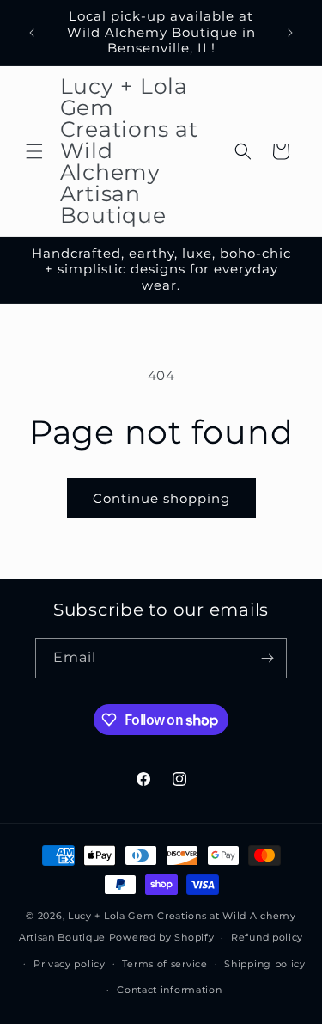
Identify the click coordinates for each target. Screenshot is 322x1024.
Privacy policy (69, 964)
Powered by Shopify (162, 937)
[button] (34, 151)
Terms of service (164, 964)
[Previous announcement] (32, 33)
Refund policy (267, 937)
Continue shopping (161, 498)
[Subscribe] (267, 658)
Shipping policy (265, 964)
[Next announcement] (290, 33)
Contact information (169, 990)
